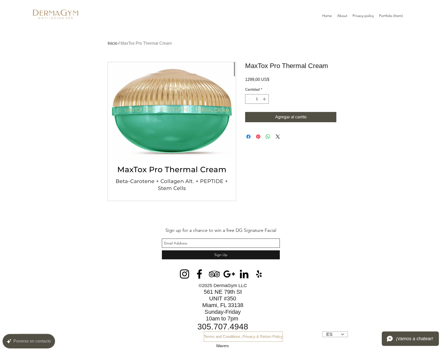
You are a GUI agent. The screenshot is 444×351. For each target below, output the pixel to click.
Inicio (112, 43)
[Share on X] (278, 137)
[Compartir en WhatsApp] (268, 137)
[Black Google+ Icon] (229, 274)
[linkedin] (244, 274)
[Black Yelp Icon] (259, 274)
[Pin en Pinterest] (258, 137)
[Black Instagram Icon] (184, 274)
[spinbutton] (257, 98)
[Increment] (265, 98)
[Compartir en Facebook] (248, 137)
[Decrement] (249, 98)
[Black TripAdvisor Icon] (214, 274)
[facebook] (199, 274)
